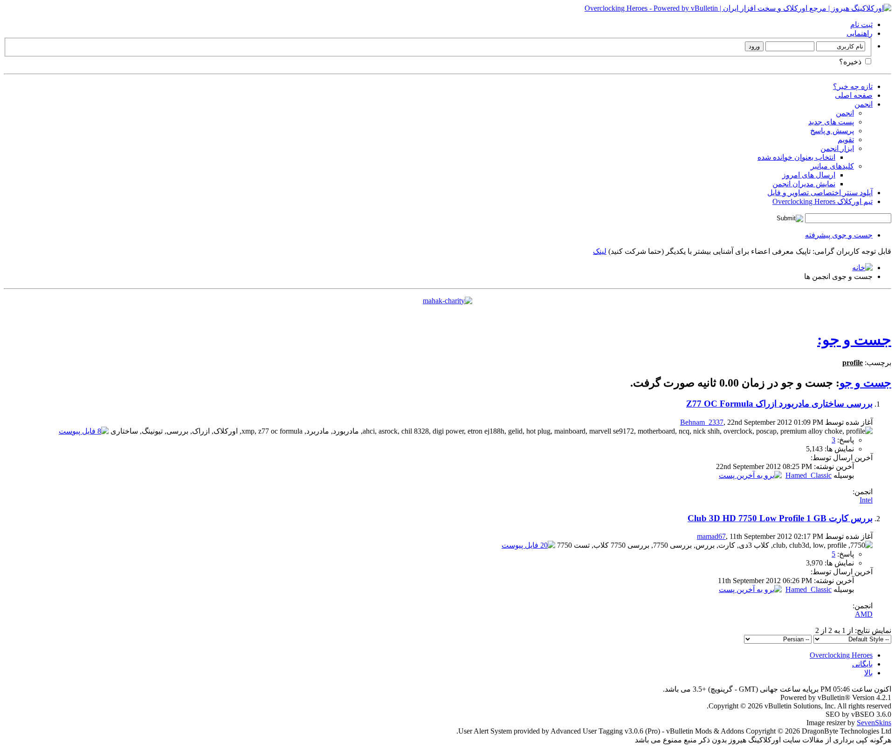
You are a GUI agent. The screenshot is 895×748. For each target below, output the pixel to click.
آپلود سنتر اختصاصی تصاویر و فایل (820, 193)
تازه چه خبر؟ (853, 86)
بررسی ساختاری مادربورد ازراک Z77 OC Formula (779, 403)
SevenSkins (874, 723)
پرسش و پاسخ (832, 131)
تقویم (846, 139)
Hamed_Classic (808, 475)
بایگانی (862, 664)
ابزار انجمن (837, 148)
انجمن (863, 104)
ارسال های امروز (808, 175)
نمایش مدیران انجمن (803, 184)
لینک (599, 251)
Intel (866, 500)
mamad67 (711, 536)
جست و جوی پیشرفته (839, 235)
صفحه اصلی (854, 95)
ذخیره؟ (851, 62)
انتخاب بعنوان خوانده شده (796, 157)
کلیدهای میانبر (832, 166)
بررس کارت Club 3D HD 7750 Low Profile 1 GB (780, 518)
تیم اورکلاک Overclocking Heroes (822, 201)
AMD (864, 614)
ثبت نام (861, 24)
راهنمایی (860, 33)
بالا (868, 673)
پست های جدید (831, 122)
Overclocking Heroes (841, 655)
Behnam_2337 (701, 422)
